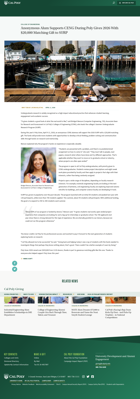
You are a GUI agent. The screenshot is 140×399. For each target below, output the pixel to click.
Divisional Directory (11, 361)
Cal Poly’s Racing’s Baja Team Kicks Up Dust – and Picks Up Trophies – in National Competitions (118, 314)
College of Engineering (12, 306)
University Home (16, 381)
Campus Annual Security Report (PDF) (74, 384)
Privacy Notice (16, 384)
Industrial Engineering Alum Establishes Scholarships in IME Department (18, 312)
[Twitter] (88, 376)
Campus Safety (59, 381)
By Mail (36, 361)
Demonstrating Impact (48, 294)
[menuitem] (13, 294)
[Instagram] (83, 376)
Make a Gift (27, 259)
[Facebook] (92, 376)
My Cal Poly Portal (32, 381)
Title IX (58, 384)
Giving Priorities (11, 294)
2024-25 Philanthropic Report (100, 294)
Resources (67, 294)
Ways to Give (28, 294)
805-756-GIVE (101, 367)
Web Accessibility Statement (45, 384)
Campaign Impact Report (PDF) (76, 361)
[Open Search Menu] (114, 3)
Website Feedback (28, 384)
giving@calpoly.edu (103, 363)
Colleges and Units (11, 358)
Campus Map (46, 381)
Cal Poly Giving (14, 289)
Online (36, 358)
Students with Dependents (115, 384)
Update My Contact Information (16, 365)
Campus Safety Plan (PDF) (96, 384)
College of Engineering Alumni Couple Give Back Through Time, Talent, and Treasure (52, 312)
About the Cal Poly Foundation (75, 358)
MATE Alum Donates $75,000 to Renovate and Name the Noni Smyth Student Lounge (85, 312)
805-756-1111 (73, 376)
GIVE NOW (81, 294)
